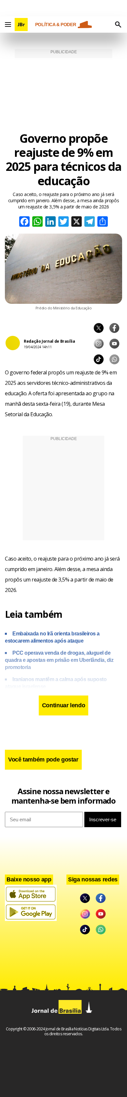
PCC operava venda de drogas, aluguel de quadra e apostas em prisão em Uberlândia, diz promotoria (59, 660)
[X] (76, 222)
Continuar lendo (63, 705)
